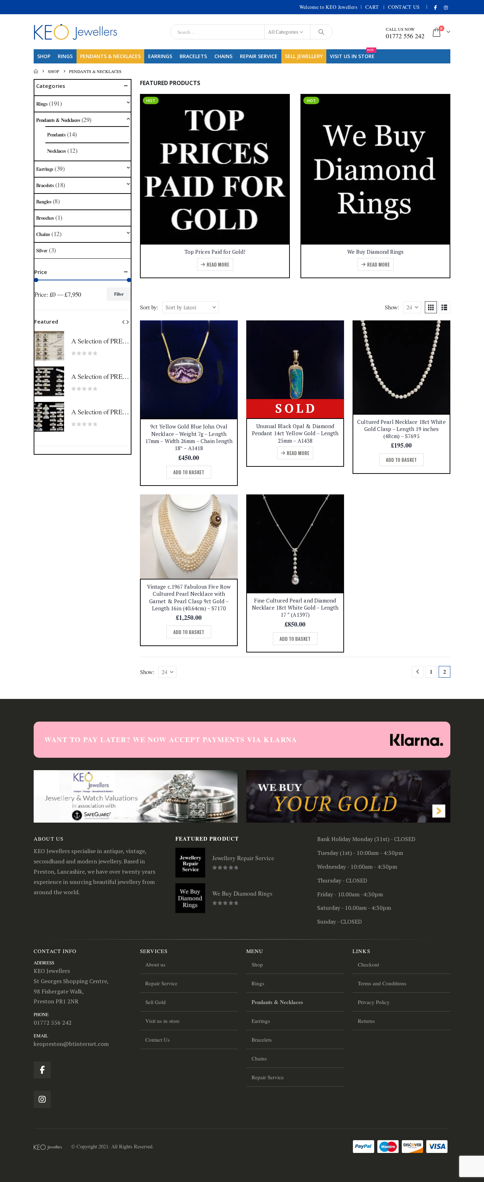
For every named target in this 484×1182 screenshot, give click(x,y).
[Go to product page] (189, 369)
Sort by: (149, 307)
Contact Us (404, 7)
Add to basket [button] (188, 472)
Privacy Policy (374, 1001)
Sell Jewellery (304, 56)
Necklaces (56, 151)
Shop (43, 56)
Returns (366, 1020)
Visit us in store (352, 54)
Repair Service (258, 56)
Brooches (45, 218)
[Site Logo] (75, 32)
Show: (392, 307)
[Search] (321, 32)
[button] (431, 307)
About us (155, 964)
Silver (41, 250)
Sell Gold (155, 1001)
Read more (218, 264)
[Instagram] (445, 7)
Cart (372, 7)
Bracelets (193, 56)
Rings (65, 56)
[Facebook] (435, 7)
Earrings (160, 56)
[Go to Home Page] (36, 71)
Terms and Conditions (382, 983)
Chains (223, 56)
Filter (119, 294)
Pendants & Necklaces (110, 56)
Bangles (43, 201)
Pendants (56, 134)
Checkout (368, 964)
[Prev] (417, 672)
